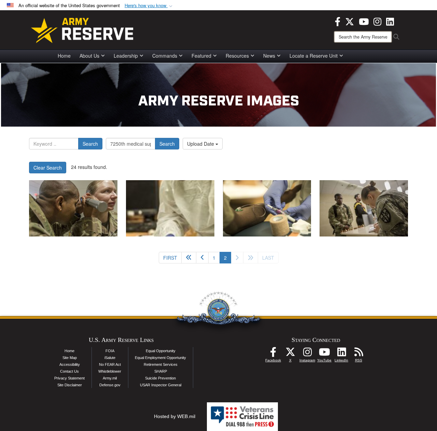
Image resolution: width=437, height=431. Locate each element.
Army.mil (110, 378)
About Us (89, 55)
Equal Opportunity (160, 351)
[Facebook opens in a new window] (337, 20)
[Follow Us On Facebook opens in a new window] (273, 354)
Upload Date (201, 143)
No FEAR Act (110, 364)
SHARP (160, 371)
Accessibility (69, 364)
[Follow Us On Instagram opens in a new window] (307, 354)
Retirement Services (161, 364)
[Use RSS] (358, 354)
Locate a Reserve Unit (314, 55)
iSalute (109, 358)
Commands (164, 55)
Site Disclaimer (69, 385)
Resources (237, 55)
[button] (149, 5)
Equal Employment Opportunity (160, 358)
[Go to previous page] (202, 257)
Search (90, 143)
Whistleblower (109, 371)
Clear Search (47, 167)
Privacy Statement (69, 378)
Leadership (126, 55)
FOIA (109, 351)
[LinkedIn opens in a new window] (390, 20)
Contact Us (69, 371)
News (269, 55)
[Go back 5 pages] (188, 257)
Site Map (69, 358)
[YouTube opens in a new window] (364, 20)
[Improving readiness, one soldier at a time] (73, 208)
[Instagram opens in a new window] (377, 20)
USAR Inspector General (160, 385)
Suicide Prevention (160, 378)
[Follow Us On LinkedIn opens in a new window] (341, 354)
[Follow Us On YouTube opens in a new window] (324, 354)
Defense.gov (110, 385)
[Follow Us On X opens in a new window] (290, 354)
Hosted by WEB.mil (174, 416)
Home (64, 55)
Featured (201, 55)
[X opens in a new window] (349, 20)
